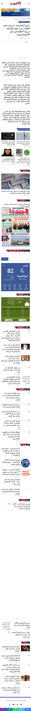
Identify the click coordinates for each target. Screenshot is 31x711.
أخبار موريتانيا (18, 19)
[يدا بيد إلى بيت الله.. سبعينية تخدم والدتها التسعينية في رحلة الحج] (25, 689)
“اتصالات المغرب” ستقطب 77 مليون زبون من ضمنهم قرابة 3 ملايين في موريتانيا (11, 472)
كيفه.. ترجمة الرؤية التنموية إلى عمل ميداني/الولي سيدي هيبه (21, 634)
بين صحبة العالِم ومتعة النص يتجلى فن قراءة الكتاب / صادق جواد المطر (10, 413)
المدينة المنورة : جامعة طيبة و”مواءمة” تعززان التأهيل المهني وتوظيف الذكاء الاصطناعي (10, 451)
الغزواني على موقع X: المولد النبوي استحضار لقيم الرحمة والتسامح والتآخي (8, 143)
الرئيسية (25, 19)
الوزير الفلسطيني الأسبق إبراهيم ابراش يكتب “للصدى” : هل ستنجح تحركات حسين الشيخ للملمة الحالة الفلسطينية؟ (10, 335)
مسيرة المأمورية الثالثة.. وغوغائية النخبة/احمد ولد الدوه (22, 625)
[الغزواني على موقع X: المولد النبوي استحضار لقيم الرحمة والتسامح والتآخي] (8, 136)
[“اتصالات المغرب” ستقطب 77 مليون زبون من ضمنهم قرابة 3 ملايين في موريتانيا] (25, 473)
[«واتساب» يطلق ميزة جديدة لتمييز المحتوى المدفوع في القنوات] (25, 492)
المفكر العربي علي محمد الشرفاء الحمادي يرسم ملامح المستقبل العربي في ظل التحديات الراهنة (11, 348)
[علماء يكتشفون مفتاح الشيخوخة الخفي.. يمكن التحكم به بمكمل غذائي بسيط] (25, 678)
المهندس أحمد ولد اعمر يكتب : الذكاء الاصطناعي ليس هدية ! (12, 481)
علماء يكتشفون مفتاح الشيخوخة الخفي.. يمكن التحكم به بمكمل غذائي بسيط (12, 679)
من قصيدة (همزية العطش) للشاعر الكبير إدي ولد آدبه (11, 406)
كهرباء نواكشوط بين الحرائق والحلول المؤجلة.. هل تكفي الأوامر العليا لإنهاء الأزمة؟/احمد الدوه (11, 380)
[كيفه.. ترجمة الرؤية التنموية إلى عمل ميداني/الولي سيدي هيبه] (5, 634)
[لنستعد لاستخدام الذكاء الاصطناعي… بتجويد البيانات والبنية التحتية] (25, 463)
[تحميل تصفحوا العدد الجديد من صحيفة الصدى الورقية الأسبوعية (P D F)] (15, 246)
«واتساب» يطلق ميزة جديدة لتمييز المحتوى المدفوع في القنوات (10, 491)
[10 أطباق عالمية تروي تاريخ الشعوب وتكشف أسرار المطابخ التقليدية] (25, 657)
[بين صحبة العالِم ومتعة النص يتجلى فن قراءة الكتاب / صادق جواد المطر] (25, 413)
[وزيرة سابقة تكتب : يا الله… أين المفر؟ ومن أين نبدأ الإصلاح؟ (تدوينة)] (5, 562)
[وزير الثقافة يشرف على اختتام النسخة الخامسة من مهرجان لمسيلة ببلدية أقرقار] (25, 395)
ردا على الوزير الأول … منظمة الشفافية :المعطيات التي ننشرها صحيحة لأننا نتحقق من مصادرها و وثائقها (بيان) (23, 161)
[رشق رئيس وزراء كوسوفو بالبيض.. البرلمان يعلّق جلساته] (25, 648)
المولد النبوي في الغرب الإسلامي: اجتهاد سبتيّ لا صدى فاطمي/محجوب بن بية (11, 424)
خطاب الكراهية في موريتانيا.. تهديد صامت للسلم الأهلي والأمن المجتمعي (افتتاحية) (15, 192)
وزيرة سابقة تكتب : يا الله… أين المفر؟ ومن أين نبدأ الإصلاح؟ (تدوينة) (20, 506)
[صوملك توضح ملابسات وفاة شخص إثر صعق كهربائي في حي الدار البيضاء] (23, 136)
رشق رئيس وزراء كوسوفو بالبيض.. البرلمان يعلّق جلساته (11, 648)
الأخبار (20, 22)
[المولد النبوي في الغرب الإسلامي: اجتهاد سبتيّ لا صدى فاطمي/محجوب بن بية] (25, 423)
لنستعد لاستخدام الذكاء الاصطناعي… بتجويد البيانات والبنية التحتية (10, 462)
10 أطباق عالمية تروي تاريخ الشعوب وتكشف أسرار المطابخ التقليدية (11, 658)
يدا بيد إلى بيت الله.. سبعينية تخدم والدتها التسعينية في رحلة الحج (10, 690)
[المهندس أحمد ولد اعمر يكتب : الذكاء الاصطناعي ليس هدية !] (25, 482)
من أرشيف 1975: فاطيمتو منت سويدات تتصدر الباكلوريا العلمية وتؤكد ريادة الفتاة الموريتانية (10, 668)
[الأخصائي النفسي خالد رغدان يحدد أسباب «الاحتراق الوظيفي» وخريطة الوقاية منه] (25, 358)
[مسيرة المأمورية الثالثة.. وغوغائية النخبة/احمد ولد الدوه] (5, 626)
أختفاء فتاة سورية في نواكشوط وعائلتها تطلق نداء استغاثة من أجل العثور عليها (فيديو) (8, 160)
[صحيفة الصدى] (15, 3)
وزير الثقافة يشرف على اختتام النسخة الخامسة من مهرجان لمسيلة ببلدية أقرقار (11, 396)
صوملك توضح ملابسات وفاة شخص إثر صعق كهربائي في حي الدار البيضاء (23, 143)
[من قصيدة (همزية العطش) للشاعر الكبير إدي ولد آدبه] (25, 406)
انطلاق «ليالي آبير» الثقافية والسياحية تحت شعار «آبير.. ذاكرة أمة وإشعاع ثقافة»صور (11, 435)
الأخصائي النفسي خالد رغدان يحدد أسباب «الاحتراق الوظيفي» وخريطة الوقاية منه (10, 359)
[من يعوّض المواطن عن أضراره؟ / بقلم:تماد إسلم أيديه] (25, 369)
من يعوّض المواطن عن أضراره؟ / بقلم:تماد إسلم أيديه (11, 370)
